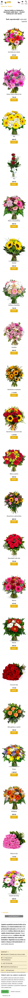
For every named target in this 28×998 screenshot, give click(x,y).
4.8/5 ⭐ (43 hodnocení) (7, 970)
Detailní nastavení (15, 991)
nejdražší (24, 21)
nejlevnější (23, 19)
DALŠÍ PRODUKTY (14, 916)
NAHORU (5, 912)
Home (3, 6)
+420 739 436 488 (7, 963)
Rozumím (4, 991)
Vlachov (9, 6)
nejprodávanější (14, 19)
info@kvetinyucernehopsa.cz (10, 967)
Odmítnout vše (6, 995)
